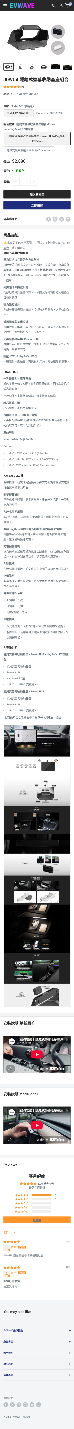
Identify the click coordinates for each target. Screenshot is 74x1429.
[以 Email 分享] (68, 219)
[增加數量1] (34, 181)
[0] (68, 5)
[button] (11, 86)
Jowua (7, 94)
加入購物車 (37, 194)
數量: (6, 181)
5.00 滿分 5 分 (46, 1183)
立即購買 (37, 205)
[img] (11, 1241)
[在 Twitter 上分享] (61, 219)
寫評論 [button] (37, 1219)
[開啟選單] (5, 5)
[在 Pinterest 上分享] (55, 219)
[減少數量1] (15, 181)
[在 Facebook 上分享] (48, 219)
